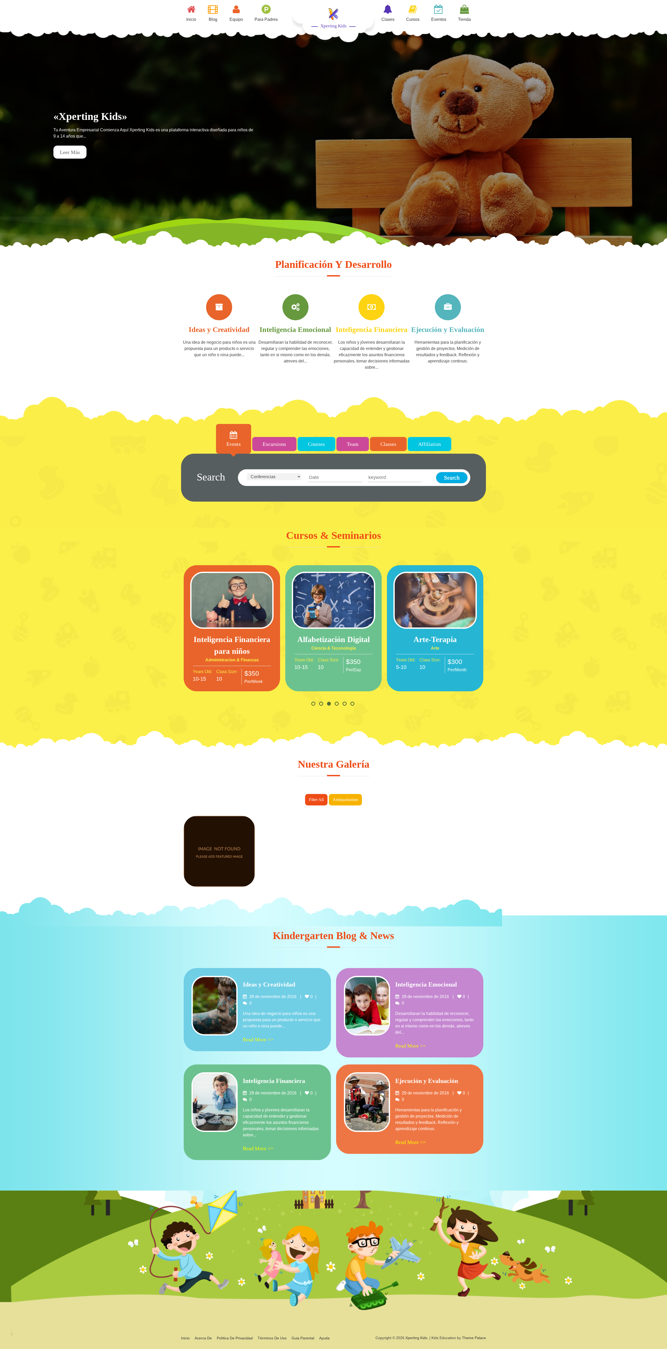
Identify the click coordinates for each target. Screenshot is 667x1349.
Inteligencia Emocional (295, 329)
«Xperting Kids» (90, 116)
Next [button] (655, 137)
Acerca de (203, 1338)
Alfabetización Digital (333, 639)
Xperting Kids (333, 25)
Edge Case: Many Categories (219, 862)
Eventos (438, 19)
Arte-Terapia (435, 639)
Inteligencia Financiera (371, 329)
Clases (387, 19)
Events (233, 444)
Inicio (191, 19)
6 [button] (353, 704)
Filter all (316, 799)
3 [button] (329, 704)
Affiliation (429, 444)
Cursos (412, 19)
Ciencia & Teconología (333, 648)
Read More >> (232, 602)
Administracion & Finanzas (232, 660)
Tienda (464, 19)
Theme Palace (474, 1338)
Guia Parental (303, 1338)
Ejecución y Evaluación (447, 329)
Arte (435, 648)
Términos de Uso (272, 1338)
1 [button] (314, 704)
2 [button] (321, 704)
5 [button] (345, 704)
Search (211, 477)
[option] (333, 137)
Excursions (274, 444)
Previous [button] (12, 137)
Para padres (266, 19)
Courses (316, 444)
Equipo (236, 19)
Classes (388, 444)
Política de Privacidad (235, 1338)
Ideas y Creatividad (219, 329)
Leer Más (70, 152)
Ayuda (324, 1338)
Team (353, 444)
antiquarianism (345, 799)
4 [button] (337, 704)
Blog (213, 19)
